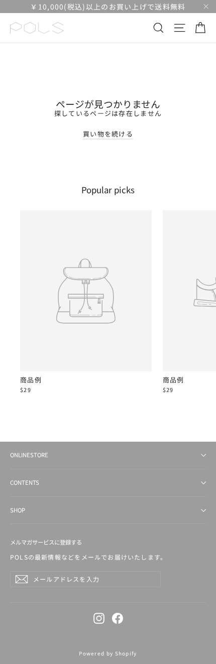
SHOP (17, 510)
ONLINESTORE (29, 455)
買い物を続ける (108, 134)
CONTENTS (24, 482)
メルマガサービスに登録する (46, 542)
